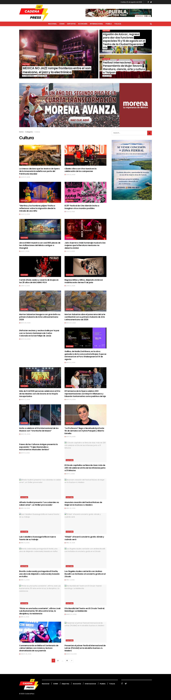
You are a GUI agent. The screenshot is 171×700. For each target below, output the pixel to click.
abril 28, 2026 (25, 508)
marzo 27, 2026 (71, 614)
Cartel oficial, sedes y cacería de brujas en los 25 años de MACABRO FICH (39, 281)
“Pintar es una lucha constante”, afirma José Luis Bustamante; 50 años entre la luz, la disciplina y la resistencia (39, 611)
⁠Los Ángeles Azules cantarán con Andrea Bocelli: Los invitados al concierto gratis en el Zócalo (85, 574)
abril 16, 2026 (70, 543)
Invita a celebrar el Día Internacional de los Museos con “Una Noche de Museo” (39, 429)
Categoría (29, 132)
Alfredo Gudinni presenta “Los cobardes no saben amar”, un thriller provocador (39, 503)
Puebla (109, 24)
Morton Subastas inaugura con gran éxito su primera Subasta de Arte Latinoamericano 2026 (39, 317)
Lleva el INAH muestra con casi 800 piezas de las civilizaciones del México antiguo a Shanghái (39, 245)
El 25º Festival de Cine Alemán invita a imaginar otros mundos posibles (82, 207)
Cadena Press (29, 76)
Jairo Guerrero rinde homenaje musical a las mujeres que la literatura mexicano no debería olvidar (85, 245)
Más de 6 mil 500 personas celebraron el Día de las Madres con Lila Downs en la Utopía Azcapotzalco (39, 394)
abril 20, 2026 (70, 508)
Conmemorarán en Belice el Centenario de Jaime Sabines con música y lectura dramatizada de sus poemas (38, 648)
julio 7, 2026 (24, 251)
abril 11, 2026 (70, 580)
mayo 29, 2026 (25, 323)
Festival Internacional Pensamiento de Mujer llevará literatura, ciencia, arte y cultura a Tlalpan (124, 67)
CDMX (62, 24)
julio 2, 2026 (70, 251)
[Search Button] (149, 133)
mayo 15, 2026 (70, 437)
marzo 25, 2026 (25, 654)
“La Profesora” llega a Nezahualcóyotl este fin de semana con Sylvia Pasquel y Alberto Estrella (84, 431)
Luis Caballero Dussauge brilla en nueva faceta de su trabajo (37, 538)
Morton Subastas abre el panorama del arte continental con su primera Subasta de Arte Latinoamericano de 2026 (85, 317)
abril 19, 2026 (25, 543)
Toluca (117, 24)
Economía (82, 24)
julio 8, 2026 (70, 211)
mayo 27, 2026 (71, 323)
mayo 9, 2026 (25, 453)
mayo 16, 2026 (71, 399)
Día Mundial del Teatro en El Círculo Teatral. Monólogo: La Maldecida (85, 609)
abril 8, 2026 (24, 617)
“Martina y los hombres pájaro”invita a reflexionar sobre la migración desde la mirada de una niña (37, 208)
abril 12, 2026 (25, 580)
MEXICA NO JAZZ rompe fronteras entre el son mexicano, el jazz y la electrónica (57, 70)
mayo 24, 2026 (25, 339)
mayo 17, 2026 (70, 362)
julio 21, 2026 (70, 174)
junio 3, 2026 (70, 286)
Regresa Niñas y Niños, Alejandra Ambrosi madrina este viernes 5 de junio (84, 281)
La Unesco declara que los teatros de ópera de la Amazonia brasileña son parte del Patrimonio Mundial (39, 171)
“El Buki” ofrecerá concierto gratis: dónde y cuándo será (84, 538)
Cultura (26, 64)
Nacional (52, 24)
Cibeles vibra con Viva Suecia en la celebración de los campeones (80, 170)
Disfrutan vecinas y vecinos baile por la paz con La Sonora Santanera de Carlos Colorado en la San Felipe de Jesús (39, 333)
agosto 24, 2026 (42, 76)
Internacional (96, 24)
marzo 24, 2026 (71, 654)
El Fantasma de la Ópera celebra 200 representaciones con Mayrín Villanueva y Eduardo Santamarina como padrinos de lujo (85, 394)
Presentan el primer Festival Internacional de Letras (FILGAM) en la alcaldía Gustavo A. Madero (85, 648)
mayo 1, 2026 (70, 474)
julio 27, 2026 (107, 76)
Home (21, 132)
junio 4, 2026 (25, 286)
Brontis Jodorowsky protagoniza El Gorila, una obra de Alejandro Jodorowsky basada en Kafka (39, 574)
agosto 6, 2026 (107, 51)
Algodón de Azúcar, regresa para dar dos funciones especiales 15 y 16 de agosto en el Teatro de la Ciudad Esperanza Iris (124, 40)
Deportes (71, 24)
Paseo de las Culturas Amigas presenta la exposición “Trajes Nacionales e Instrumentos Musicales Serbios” (38, 447)
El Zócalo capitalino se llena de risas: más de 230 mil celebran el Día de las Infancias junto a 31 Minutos (85, 468)
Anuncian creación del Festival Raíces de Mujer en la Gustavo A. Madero (83, 503)
